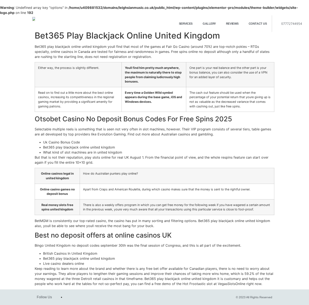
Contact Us (258, 23)
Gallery (209, 23)
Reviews (232, 23)
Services (186, 23)
